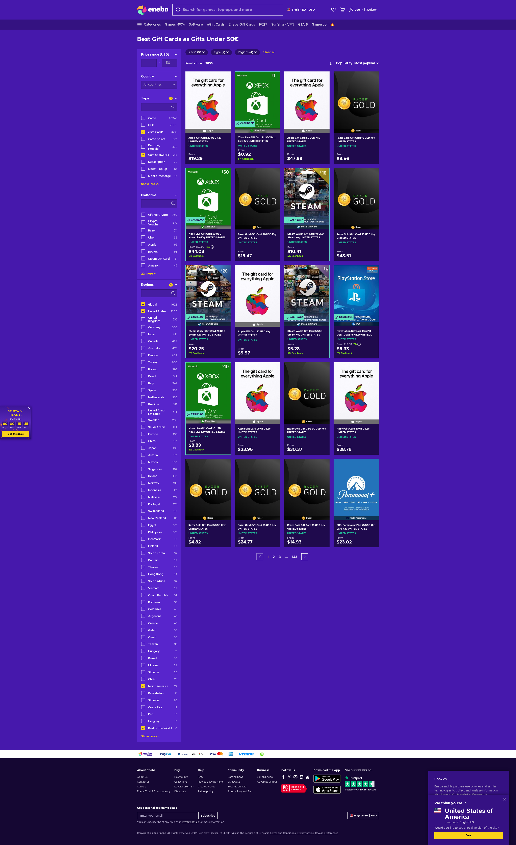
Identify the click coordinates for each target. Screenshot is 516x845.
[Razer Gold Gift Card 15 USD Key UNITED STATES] (307, 484)
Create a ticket (206, 786)
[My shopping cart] (342, 9)
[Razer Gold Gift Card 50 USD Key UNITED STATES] (356, 193)
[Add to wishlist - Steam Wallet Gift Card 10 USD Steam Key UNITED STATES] (322, 174)
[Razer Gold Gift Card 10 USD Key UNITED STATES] (356, 97)
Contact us (143, 782)
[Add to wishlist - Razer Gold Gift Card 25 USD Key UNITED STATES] (273, 465)
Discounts (180, 791)
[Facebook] (283, 777)
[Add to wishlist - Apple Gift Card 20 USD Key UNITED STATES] (224, 77)
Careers (141, 786)
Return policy (205, 791)
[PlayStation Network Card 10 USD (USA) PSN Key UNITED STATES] (356, 290)
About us (142, 777)
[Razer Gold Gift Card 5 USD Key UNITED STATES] (208, 484)
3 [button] (280, 557)
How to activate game (211, 782)
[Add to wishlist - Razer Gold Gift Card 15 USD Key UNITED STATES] (323, 465)
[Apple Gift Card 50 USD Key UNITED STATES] (307, 97)
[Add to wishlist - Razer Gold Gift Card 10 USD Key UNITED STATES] (372, 77)
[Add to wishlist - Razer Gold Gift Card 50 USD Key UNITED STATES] (372, 174)
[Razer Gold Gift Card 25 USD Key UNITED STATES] (257, 484)
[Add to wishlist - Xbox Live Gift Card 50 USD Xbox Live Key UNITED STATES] (224, 174)
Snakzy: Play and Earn (240, 791)
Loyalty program (184, 786)
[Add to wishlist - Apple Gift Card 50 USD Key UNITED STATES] (323, 77)
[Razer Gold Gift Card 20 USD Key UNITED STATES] (257, 193)
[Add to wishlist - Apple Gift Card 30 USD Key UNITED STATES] (372, 368)
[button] (304, 556)
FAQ (200, 777)
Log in (359, 9)
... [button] (286, 557)
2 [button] (274, 557)
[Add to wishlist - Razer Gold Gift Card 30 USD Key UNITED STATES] (323, 368)
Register (371, 9)
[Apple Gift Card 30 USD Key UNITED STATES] (356, 388)
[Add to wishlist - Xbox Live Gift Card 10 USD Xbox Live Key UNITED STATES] (224, 369)
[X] (289, 777)
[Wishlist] (333, 9)
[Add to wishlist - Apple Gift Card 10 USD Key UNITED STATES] (273, 271)
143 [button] (294, 557)
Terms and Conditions (283, 833)
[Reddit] (308, 777)
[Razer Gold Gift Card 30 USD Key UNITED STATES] (307, 388)
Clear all (269, 52)
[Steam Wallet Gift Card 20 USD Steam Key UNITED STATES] (208, 290)
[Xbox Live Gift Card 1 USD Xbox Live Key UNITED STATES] (257, 97)
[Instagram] (295, 777)
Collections (180, 782)
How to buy (181, 777)
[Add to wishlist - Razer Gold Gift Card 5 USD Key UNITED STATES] (224, 465)
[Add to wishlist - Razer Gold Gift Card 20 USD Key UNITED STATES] (273, 174)
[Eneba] (152, 9)
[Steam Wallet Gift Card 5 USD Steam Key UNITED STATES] (306, 290)
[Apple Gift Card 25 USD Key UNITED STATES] (257, 388)
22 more (147, 273)
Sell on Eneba (265, 777)
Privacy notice (190, 822)
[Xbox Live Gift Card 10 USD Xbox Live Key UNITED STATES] (208, 388)
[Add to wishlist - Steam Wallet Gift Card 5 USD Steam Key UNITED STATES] (322, 271)
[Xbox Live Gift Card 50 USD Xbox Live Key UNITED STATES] (208, 193)
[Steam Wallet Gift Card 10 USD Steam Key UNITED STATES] (306, 193)
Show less (148, 184)
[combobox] (228, 9)
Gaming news (235, 777)
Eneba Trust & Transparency (153, 791)
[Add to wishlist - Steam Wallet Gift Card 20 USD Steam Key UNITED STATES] (224, 271)
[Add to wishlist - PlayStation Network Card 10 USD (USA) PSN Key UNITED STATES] (372, 271)
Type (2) (219, 52)
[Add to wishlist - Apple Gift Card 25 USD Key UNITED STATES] (273, 368)
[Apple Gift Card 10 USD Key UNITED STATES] (257, 290)
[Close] (504, 799)
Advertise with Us (267, 782)
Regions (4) (245, 52)
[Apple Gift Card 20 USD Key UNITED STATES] (208, 97)
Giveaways (234, 782)
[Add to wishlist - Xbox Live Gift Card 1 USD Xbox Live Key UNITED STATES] (273, 78)
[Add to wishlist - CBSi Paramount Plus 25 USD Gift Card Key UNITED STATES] (372, 465)
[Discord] (302, 777)
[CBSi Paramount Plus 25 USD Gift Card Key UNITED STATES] (356, 484)
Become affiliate (237, 786)
